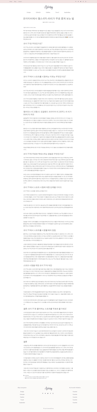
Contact (20, 1)
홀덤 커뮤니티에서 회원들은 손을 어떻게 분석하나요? (36, 378)
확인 (24, 39)
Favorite (75, 391)
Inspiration (67, 12)
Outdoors (27, 375)
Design (29, 12)
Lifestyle (38, 12)
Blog (15, 1)
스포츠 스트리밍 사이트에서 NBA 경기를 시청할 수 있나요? (37, 376)
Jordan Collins (52, 22)
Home (11, 1)
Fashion (48, 12)
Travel (57, 12)
